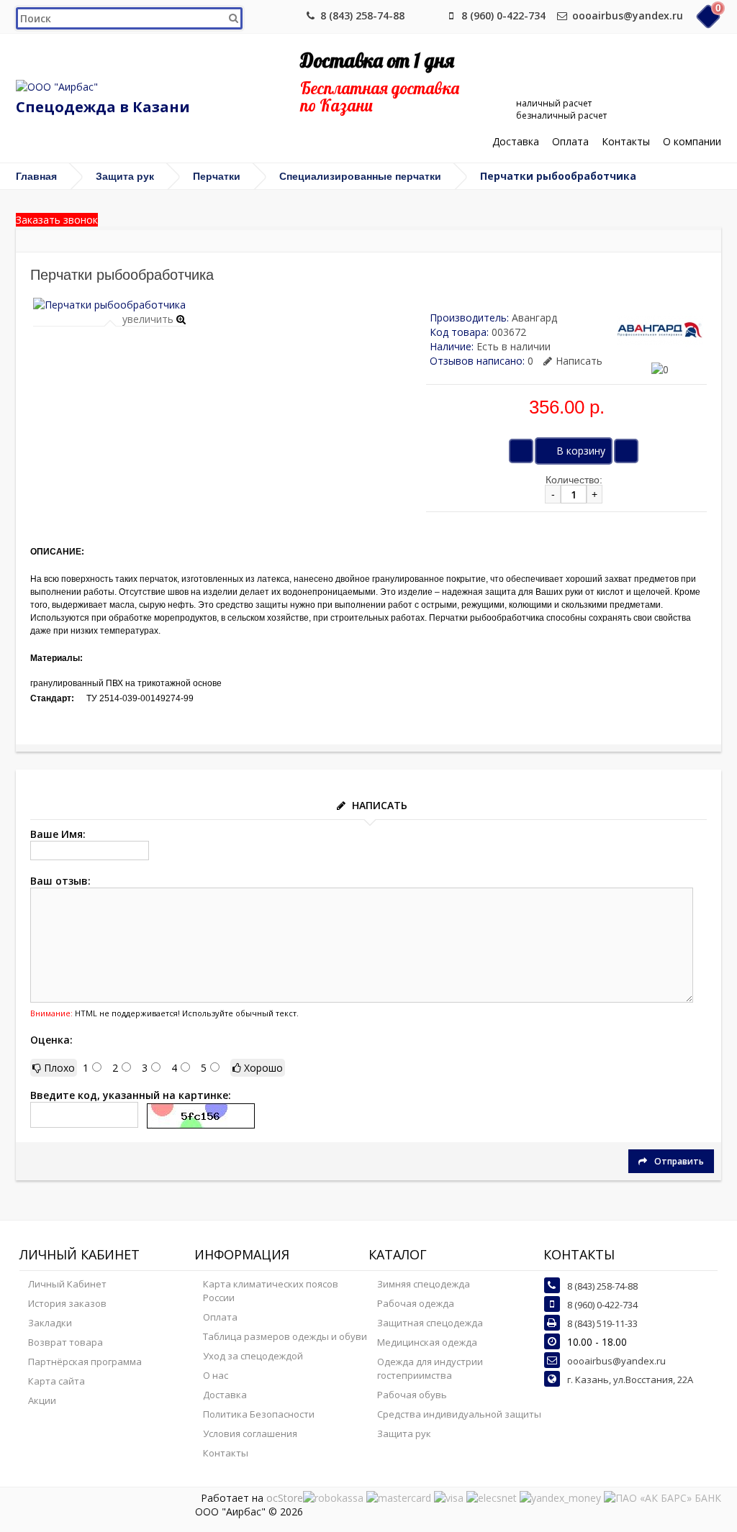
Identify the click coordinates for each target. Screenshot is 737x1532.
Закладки (50, 1322)
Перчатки (216, 176)
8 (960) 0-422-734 (503, 15)
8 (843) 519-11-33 (602, 1323)
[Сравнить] (626, 451)
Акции (42, 1400)
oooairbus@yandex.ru (627, 15)
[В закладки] (521, 451)
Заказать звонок (57, 220)
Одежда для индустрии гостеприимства (430, 1368)
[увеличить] (109, 304)
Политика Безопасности (259, 1414)
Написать (579, 361)
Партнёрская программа (85, 1361)
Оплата (570, 142)
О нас (215, 1375)
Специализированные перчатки (360, 176)
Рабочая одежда (415, 1303)
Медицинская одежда (427, 1342)
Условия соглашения (250, 1433)
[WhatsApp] (427, 15)
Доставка (515, 142)
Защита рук (125, 176)
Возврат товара (65, 1342)
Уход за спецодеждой (253, 1355)
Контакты (626, 142)
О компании (692, 142)
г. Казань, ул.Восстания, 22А (630, 1379)
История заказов (67, 1303)
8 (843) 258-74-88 (362, 15)
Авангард (534, 317)
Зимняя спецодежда (423, 1283)
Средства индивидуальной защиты (459, 1414)
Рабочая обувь (412, 1394)
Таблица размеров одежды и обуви (285, 1336)
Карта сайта (56, 1380)
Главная (36, 176)
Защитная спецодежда (430, 1322)
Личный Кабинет (67, 1283)
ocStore (284, 1498)
